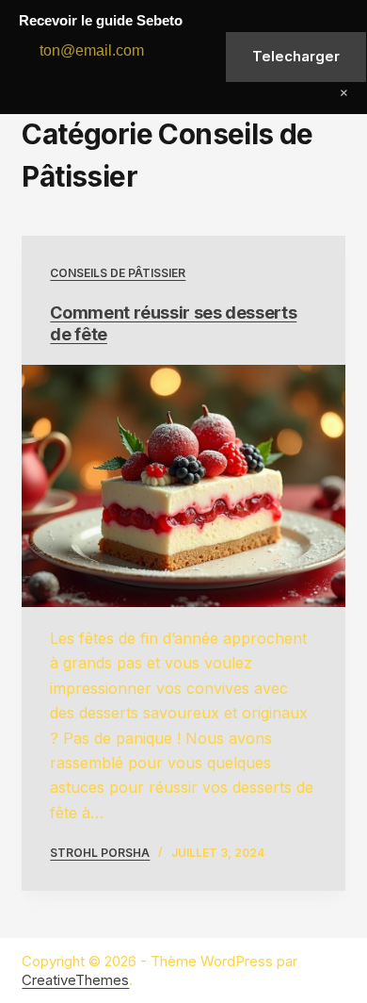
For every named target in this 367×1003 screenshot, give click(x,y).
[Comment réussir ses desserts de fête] (183, 486)
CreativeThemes (75, 980)
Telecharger (296, 56)
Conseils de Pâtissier (117, 273)
